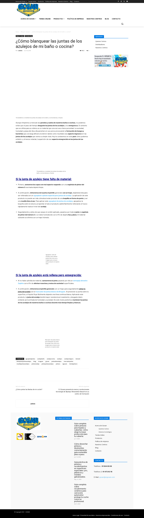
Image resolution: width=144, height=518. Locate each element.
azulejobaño (40, 359)
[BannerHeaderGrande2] (72, 9)
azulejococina (51, 359)
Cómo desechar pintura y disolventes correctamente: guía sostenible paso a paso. (81, 449)
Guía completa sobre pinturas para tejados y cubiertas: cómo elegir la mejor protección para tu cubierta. (81, 429)
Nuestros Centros (101, 48)
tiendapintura (73, 364)
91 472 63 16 (107, 472)
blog (34, 361)
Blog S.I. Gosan (25, 32)
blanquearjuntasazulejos (24, 361)
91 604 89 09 (107, 466)
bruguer (40, 361)
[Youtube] (127, 1)
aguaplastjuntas (30, 359)
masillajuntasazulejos (23, 364)
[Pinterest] (27, 55)
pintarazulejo (35, 364)
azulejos (59, 359)
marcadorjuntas (68, 361)
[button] (122, 23)
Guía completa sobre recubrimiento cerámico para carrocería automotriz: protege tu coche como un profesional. (81, 492)
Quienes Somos (100, 41)
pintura (58, 364)
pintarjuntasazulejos (48, 364)
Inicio (17, 32)
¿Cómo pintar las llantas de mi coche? (29, 389)
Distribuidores (100, 44)
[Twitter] (124, 1)
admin (20, 50)
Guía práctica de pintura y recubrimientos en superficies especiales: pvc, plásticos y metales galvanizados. (81, 469)
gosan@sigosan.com (107, 477)
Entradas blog (28, 36)
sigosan (64, 364)
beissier (78, 359)
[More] (37, 55)
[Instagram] (121, 1)
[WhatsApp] (32, 55)
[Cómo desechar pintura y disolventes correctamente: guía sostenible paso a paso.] (64, 447)
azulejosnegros (68, 359)
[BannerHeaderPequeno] (114, 9)
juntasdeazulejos (56, 361)
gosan (47, 361)
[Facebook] (118, 1)
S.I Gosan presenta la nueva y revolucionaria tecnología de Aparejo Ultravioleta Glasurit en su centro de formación (72, 391)
